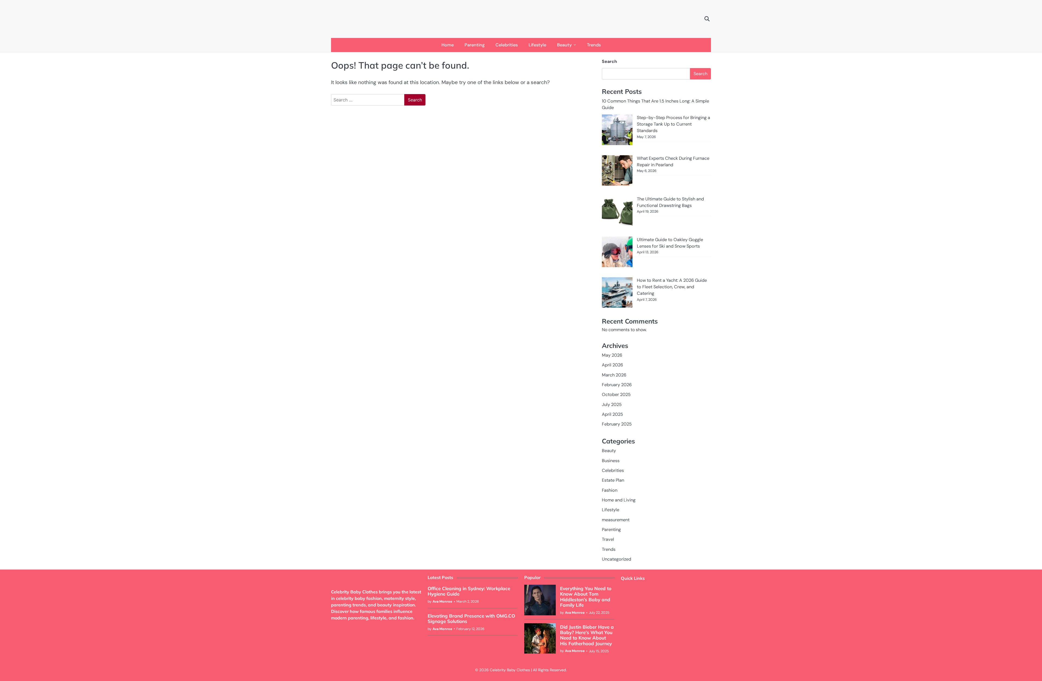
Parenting (475, 45)
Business (611, 460)
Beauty (564, 45)
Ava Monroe (442, 601)
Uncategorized (616, 559)
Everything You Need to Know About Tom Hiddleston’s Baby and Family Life (585, 597)
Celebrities (506, 45)
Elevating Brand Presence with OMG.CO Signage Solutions (471, 618)
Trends (594, 45)
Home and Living (619, 500)
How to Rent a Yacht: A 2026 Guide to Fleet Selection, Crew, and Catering (672, 286)
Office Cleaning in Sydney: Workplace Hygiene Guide (469, 591)
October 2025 (616, 394)
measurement (616, 520)
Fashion (609, 490)
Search (609, 61)
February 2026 (617, 385)
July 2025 (612, 404)
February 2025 (617, 424)
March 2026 (614, 375)
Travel (608, 539)
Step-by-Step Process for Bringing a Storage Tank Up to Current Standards (673, 124)
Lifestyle (537, 45)
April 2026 (612, 365)
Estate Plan (613, 480)
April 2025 (612, 414)
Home (447, 45)
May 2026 (612, 355)
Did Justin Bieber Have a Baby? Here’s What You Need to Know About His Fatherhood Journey (587, 635)
